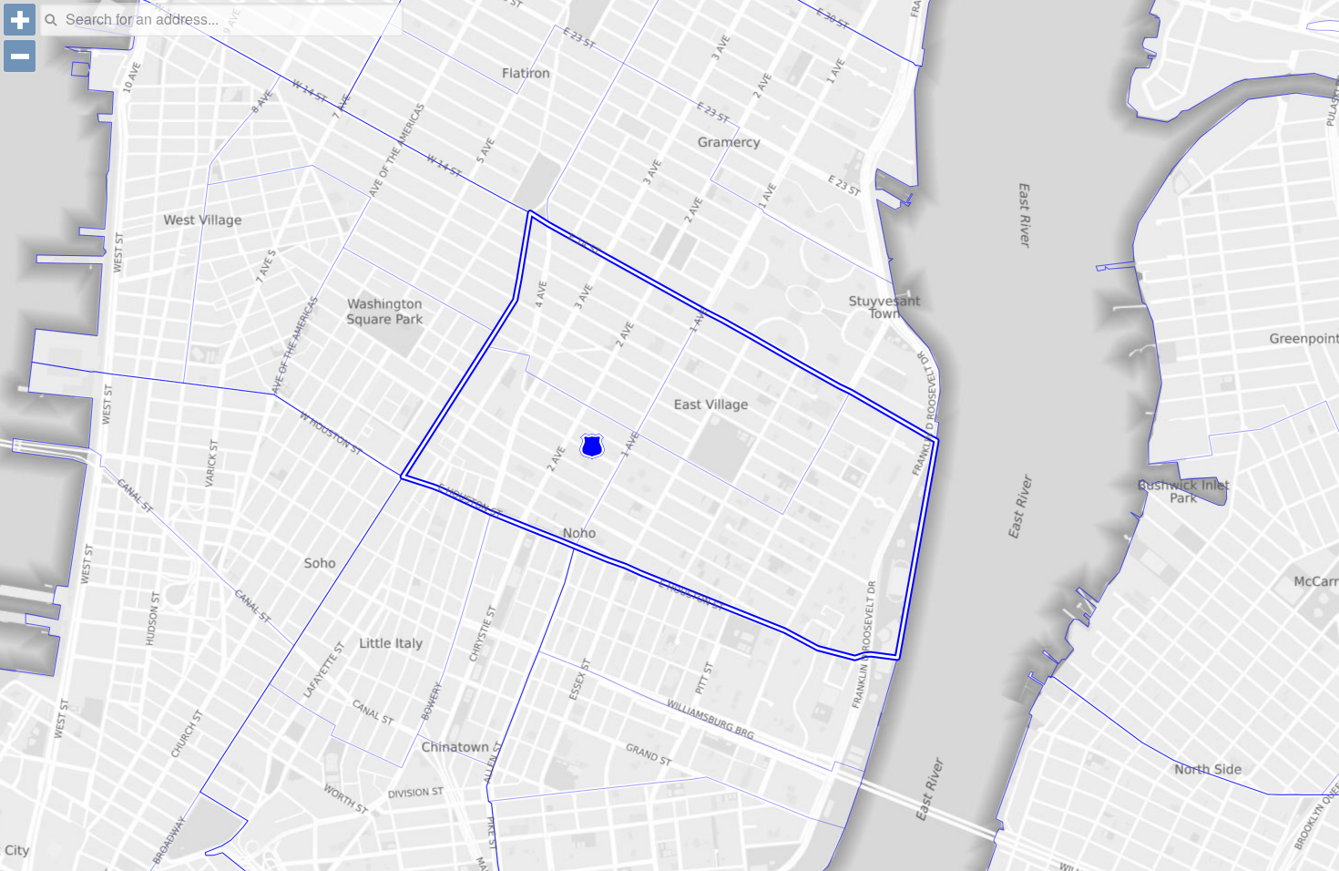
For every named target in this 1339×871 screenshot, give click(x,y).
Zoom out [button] (19, 56)
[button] (19, 19)
